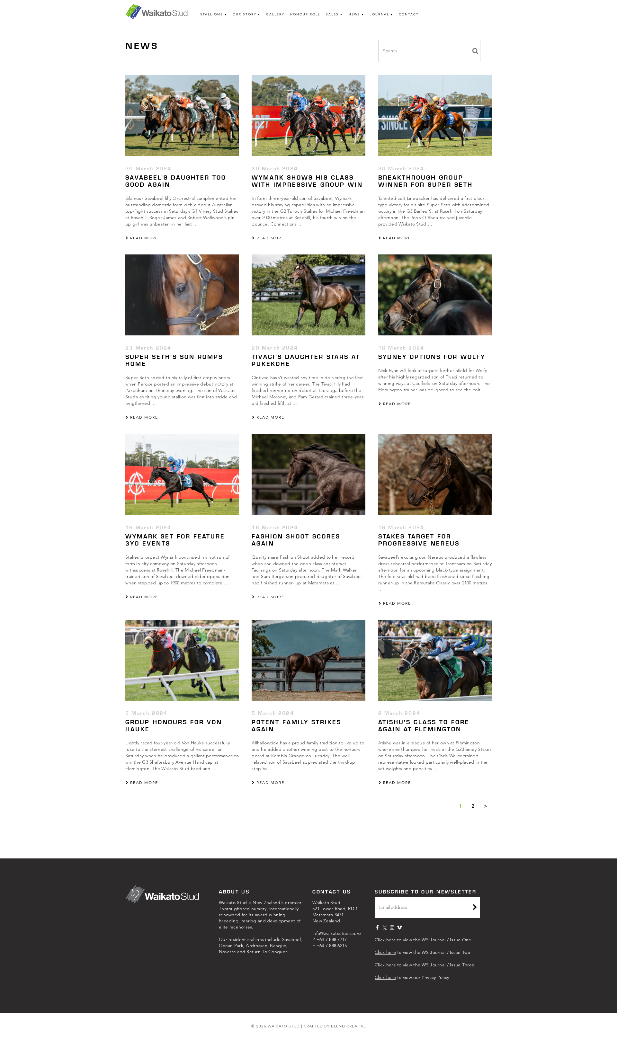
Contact (409, 14)
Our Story (244, 14)
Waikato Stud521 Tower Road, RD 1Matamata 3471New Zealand (335, 912)
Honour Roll (305, 14)
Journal (379, 14)
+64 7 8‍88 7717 (332, 939)
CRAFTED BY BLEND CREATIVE (335, 1026)
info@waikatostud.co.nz (336, 933)
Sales (332, 14)
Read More (143, 237)
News (354, 14)
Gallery (275, 14)
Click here (385, 940)
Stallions (211, 14)
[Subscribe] (475, 908)
